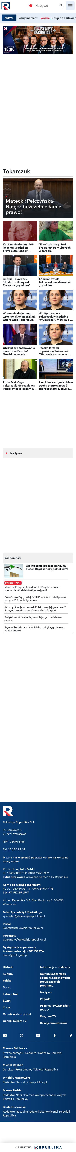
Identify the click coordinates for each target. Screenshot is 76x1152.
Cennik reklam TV (15, 1021)
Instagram (38, 1035)
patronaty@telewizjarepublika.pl (24, 939)
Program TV (48, 1016)
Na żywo (41, 6)
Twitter (21, 1035)
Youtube (5, 1035)
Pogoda (45, 999)
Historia (8, 967)
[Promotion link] (38, 40)
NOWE (9, 18)
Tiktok (71, 1035)
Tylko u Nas (10, 994)
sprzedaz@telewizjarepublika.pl (24, 916)
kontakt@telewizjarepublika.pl (23, 928)
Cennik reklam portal (17, 1014)
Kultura (8, 974)
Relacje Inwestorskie (54, 1023)
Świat (6, 1000)
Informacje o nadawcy (55, 967)
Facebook (54, 1035)
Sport (6, 987)
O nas (7, 1007)
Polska (7, 980)
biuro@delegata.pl (15, 955)
